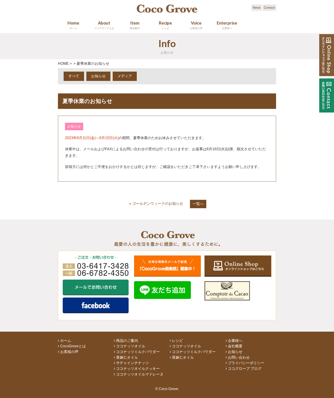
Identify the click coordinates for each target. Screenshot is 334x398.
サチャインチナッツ (132, 363)
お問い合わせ (238, 357)
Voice (196, 24)
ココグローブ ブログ (244, 368)
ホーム (65, 341)
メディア (124, 76)
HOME (63, 63)
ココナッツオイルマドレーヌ (139, 374)
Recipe (165, 24)
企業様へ (234, 341)
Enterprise (227, 24)
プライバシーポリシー (245, 363)
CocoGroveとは (72, 346)
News (257, 7)
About (104, 24)
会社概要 (234, 346)
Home (73, 24)
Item (135, 24)
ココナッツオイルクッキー (137, 368)
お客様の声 (68, 352)
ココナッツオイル (130, 346)
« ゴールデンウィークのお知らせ (156, 203)
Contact (269, 7)
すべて (73, 76)
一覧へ (198, 204)
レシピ (177, 341)
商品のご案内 (126, 341)
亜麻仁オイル (126, 357)
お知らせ (98, 76)
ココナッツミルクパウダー (137, 352)
